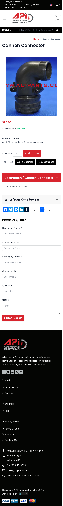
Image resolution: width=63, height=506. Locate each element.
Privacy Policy (12, 421)
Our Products (11, 387)
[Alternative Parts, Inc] (15, 344)
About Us (9, 434)
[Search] (56, 30)
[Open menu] (4, 18)
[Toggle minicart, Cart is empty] (58, 18)
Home (36, 39)
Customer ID (9, 271)
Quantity (7, 153)
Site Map (9, 403)
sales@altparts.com (13, 2)
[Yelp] (17, 372)
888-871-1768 (24, 5)
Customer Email (11, 242)
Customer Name (12, 227)
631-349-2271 (10, 5)
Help (7, 410)
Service (8, 380)
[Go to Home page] (23, 18)
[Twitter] (8, 372)
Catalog (9, 392)
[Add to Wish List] (5, 162)
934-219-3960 (21, 7)
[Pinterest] (21, 372)
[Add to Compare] (12, 162)
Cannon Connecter (51, 39)
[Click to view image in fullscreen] (31, 86)
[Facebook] (4, 372)
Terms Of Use (12, 428)
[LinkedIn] (12, 372)
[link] (57, 4)
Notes (5, 299)
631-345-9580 (16, 465)
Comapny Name (12, 256)
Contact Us (11, 439)
